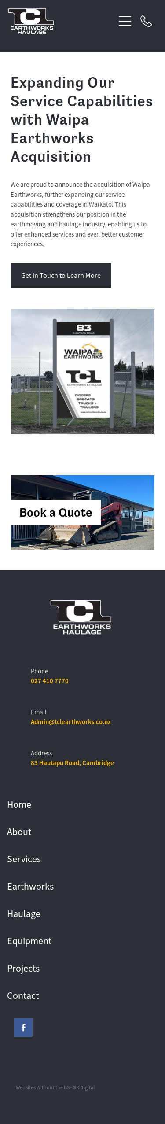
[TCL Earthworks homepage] (61, 21)
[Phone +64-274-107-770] (146, 21)
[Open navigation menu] (125, 21)
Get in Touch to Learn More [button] (61, 275)
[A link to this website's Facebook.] (23, 1027)
